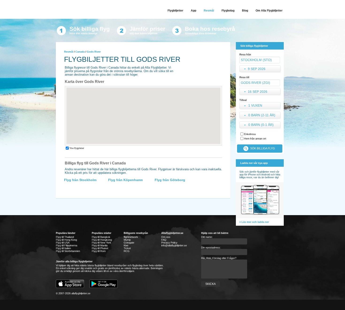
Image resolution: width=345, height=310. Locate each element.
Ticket (127, 248)
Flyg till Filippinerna (66, 245)
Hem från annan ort (255, 138)
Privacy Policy (169, 242)
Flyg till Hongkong (102, 239)
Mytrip (127, 239)
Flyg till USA (62, 242)
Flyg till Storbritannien (68, 251)
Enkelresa (250, 134)
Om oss (165, 237)
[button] (260, 106)
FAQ (163, 239)
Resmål (68, 51)
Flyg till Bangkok (101, 237)
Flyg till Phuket (100, 248)
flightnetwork (131, 237)
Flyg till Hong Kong (66, 239)
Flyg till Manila (99, 245)
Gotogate (129, 242)
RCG (127, 251)
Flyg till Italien (63, 248)
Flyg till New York (101, 242)
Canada (80, 51)
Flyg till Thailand (65, 237)
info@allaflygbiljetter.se (174, 245)
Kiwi (126, 245)
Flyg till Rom (99, 251)
